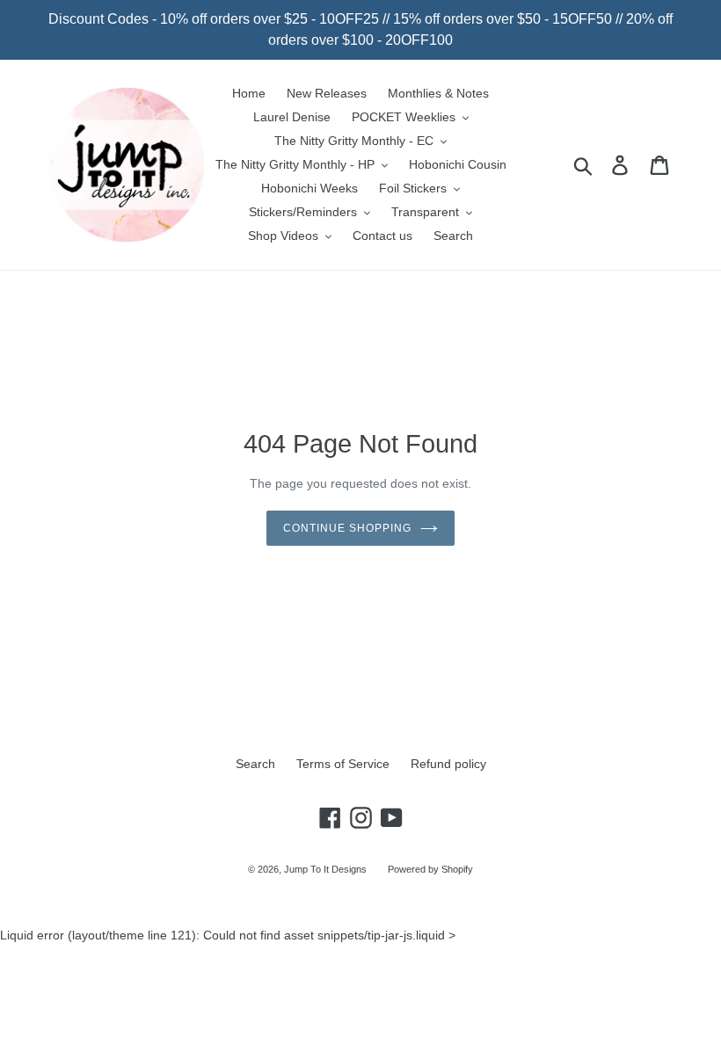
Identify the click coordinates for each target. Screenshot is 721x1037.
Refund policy (448, 764)
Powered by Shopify (430, 869)
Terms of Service (343, 764)
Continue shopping (347, 528)
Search (255, 764)
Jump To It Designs (325, 869)
